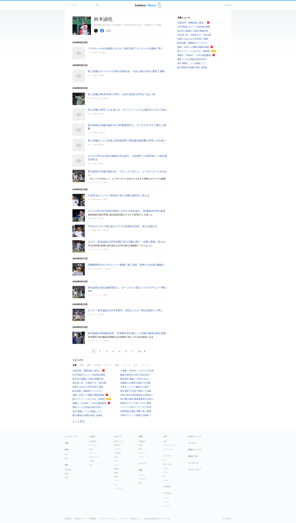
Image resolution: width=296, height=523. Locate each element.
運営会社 (68, 519)
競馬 (115, 473)
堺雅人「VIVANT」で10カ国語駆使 (89, 403)
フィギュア (118, 488)
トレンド (145, 365)
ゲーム (166, 502)
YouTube (167, 487)
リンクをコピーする (108, 31)
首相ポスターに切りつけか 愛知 (135, 403)
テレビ (141, 457)
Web (91, 449)
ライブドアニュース (145, 5)
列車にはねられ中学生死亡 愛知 (87, 387)
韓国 (66, 473)
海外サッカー (119, 441)
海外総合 (68, 470)
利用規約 (93, 519)
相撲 (115, 477)
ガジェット (93, 453)
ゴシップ (126, 365)
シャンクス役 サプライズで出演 (135, 407)
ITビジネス (93, 457)
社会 (66, 454)
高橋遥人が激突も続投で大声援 (135, 383)
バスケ (116, 481)
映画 (140, 470)
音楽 (140, 445)
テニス (116, 465)
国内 (82, 365)
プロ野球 (117, 453)
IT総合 (91, 461)
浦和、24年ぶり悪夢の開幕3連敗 (88, 395)
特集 (140, 483)
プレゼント (143, 479)
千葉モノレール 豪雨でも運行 (134, 387)
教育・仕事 (167, 464)
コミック (166, 506)
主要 (74, 365)
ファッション (168, 449)
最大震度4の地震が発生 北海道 (87, 415)
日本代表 (117, 445)
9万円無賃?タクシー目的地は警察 (88, 375)
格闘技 (116, 469)
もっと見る (78, 421)
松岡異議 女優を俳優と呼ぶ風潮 (135, 411)
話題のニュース (194, 450)
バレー (116, 484)
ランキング (192, 443)
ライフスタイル (169, 445)
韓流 (140, 449)
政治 (66, 458)
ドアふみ (160, 5)
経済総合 (92, 441)
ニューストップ (71, 436)
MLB (115, 457)
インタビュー (193, 463)
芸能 (117, 365)
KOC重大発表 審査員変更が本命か (137, 399)
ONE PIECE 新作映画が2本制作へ (136, 395)
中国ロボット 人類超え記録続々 (135, 415)
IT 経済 (97, 365)
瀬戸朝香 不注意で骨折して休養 (135, 391)
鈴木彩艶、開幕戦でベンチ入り (87, 391)
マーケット (93, 445)
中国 (66, 477)
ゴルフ (116, 461)
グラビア (142, 453)
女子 (136, 365)
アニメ (166, 498)
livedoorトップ (80, 519)
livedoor (227, 5)
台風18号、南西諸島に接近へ (86, 370)
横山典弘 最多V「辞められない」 (136, 379)
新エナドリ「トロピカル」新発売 (88, 399)
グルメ (166, 480)
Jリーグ (117, 449)
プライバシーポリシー (108, 519)
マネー (166, 472)
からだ (166, 468)
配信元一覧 (192, 456)
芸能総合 (142, 441)
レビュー (142, 475)
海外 (89, 365)
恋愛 (165, 441)
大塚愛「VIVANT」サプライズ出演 (137, 370)
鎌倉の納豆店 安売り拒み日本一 (135, 375)
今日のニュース (194, 436)
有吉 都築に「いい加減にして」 (87, 411)
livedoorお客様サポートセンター (157, 519)
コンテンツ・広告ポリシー (131, 519)
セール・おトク (194, 469)
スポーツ (108, 365)
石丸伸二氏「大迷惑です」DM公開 (89, 383)
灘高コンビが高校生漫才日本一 (87, 407)
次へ (140, 351)
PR (90, 465)
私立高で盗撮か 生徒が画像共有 (87, 379)
